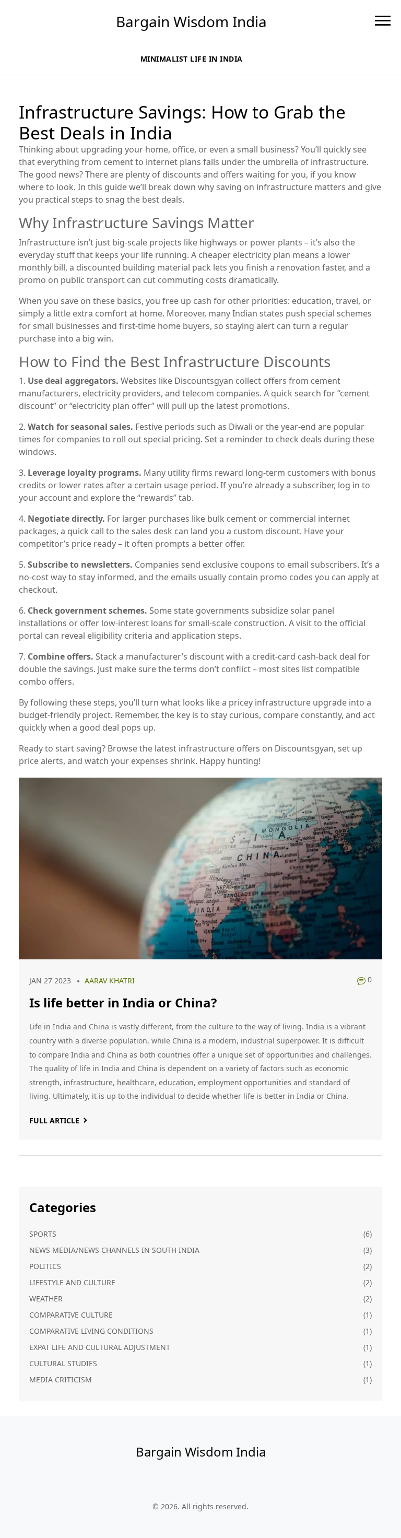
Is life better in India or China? (123, 1002)
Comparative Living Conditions (91, 1331)
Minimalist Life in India (191, 59)
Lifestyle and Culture (72, 1282)
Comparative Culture (71, 1315)
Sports (42, 1234)
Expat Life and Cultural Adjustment (99, 1347)
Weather (46, 1299)
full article (54, 1120)
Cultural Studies (63, 1363)
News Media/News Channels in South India (114, 1250)
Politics (45, 1266)
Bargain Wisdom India (191, 21)
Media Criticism (60, 1379)
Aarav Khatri (110, 980)
